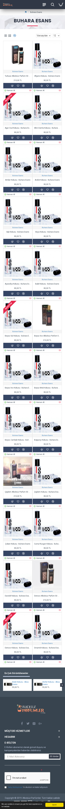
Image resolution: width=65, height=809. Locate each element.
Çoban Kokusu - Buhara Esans (17, 544)
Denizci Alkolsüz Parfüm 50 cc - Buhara (47, 596)
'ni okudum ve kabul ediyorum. (28, 787)
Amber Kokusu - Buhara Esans (17, 180)
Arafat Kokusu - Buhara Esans (47, 180)
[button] (3, 685)
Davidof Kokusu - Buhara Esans (18, 596)
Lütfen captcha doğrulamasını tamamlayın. (23, 770)
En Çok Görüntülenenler (16, 673)
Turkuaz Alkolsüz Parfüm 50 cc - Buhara (18, 76)
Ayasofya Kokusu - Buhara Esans (18, 284)
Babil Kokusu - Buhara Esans (47, 284)
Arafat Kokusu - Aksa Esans (51, 683)
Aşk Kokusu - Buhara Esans (17, 232)
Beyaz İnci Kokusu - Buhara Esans (18, 388)
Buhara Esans (17, 72)
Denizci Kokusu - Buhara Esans (18, 648)
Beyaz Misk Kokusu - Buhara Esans (47, 388)
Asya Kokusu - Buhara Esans (47, 232)
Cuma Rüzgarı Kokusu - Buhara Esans (47, 544)
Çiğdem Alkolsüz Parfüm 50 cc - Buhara (18, 492)
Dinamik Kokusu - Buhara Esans (47, 648)
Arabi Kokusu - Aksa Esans (20, 683)
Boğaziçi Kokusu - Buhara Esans (47, 440)
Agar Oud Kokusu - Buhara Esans (18, 128)
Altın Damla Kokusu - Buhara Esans (47, 128)
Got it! (54, 805)
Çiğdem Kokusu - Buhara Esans (47, 492)
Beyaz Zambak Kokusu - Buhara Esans (18, 440)
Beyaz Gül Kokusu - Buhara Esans (18, 336)
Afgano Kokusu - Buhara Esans (47, 76)
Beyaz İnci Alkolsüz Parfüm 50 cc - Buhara (47, 336)
